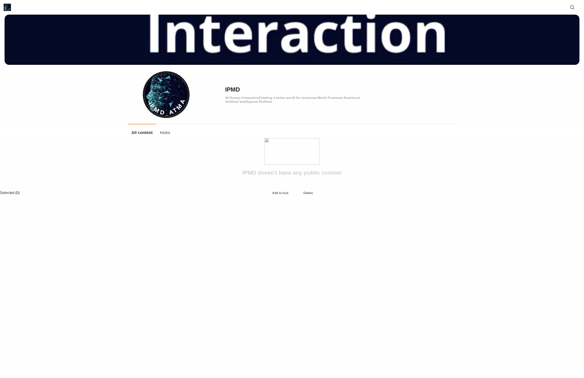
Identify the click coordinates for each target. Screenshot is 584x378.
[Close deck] (572, 193)
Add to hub (279, 193)
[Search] (572, 7)
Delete (307, 193)
